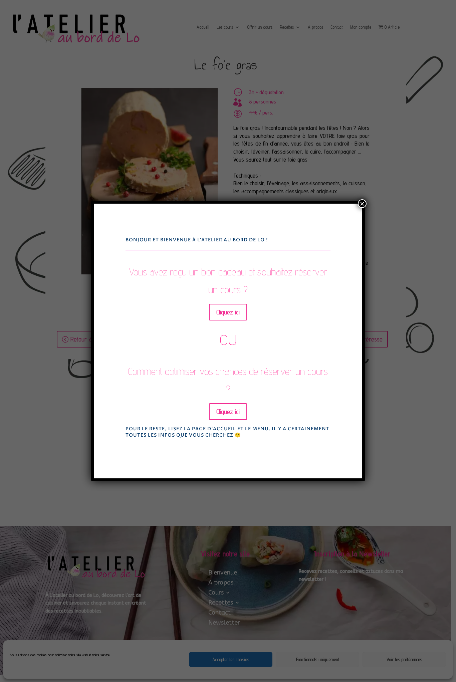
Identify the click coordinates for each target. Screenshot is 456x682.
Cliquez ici (228, 312)
